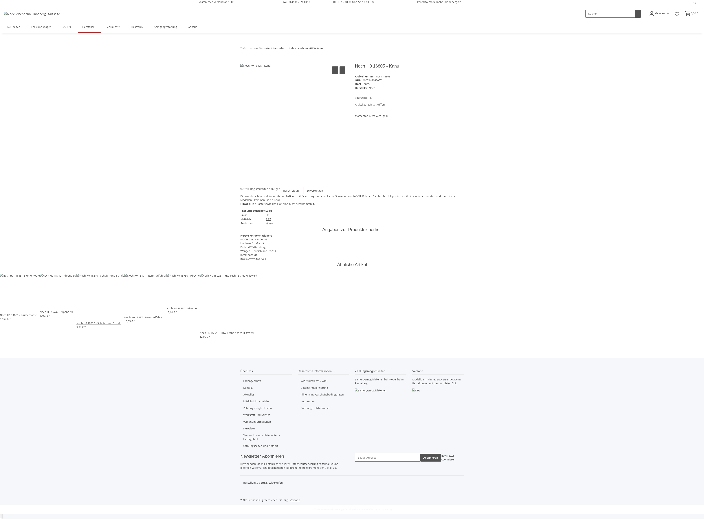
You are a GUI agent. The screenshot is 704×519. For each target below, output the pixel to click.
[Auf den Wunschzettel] (342, 70)
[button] (659, 14)
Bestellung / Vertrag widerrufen (263, 482)
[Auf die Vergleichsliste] (335, 70)
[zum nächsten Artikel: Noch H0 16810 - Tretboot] (332, 49)
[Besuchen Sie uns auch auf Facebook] (243, 489)
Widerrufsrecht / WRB (314, 381)
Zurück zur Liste (249, 48)
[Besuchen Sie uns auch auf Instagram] (243, 493)
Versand (295, 500)
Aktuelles (248, 394)
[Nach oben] (1, 516)
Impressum (308, 401)
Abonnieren (430, 457)
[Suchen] (638, 14)
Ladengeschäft (252, 381)
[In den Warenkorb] (243, 61)
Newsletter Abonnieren (448, 457)
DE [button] (695, 3)
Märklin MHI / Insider (256, 401)
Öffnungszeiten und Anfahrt (260, 446)
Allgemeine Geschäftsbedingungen (322, 394)
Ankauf (192, 27)
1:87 (268, 219)
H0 (267, 215)
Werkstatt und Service (256, 415)
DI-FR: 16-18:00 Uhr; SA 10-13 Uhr (353, 2)
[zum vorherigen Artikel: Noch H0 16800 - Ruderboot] (326, 49)
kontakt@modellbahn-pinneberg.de (439, 2)
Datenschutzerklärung (314, 387)
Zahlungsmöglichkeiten (257, 408)
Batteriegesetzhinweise (315, 408)
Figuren (270, 223)
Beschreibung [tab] (291, 190)
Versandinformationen (257, 421)
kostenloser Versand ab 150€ (216, 2)
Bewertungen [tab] (315, 190)
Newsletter (250, 428)
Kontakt (248, 387)
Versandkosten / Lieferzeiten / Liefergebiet (261, 437)
